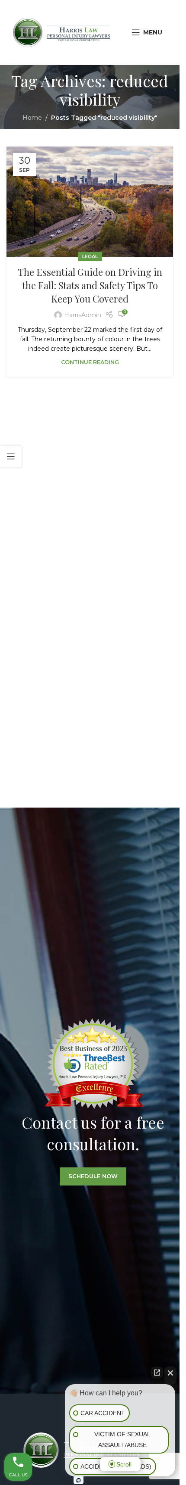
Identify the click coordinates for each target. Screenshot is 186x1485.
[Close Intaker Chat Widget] (170, 1375)
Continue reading (90, 362)
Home (32, 118)
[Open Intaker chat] (78, 1480)
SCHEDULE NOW (93, 1176)
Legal (90, 256)
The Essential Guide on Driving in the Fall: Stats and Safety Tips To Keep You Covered (90, 285)
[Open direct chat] (157, 1372)
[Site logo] (61, 32)
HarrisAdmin (82, 315)
